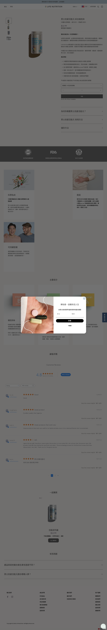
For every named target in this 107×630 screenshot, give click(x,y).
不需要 (70, 325)
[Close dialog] (84, 298)
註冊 (69, 320)
